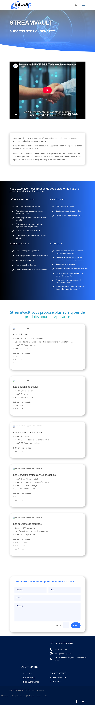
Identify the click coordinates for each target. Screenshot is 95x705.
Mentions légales (8, 696)
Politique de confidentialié (37, 696)
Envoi (75, 625)
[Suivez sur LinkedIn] (77, 701)
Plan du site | (21, 696)
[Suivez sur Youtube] (83, 701)
